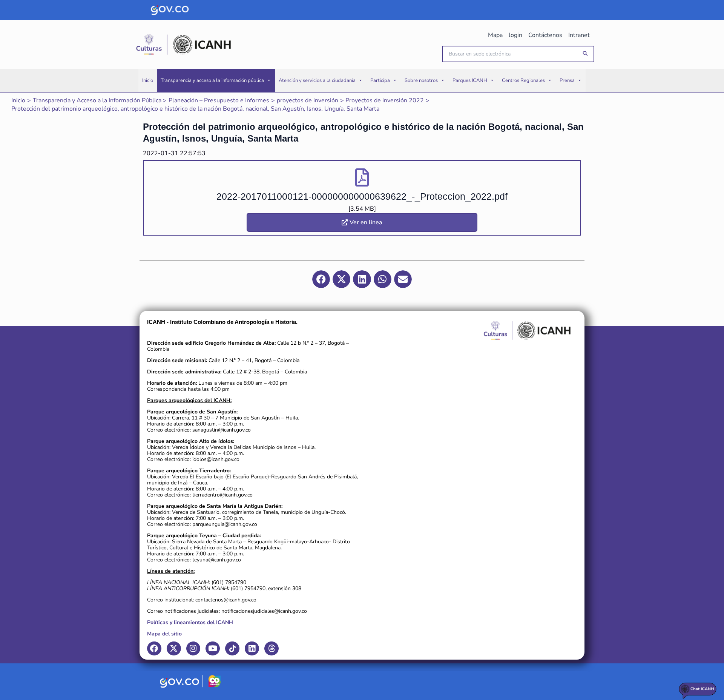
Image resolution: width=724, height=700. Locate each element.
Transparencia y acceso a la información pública (212, 80)
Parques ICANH (469, 80)
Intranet (579, 35)
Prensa (567, 80)
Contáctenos (545, 35)
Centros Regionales (523, 80)
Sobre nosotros (421, 80)
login (515, 35)
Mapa (495, 35)
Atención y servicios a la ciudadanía (317, 80)
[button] (586, 53)
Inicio (147, 80)
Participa (380, 80)
